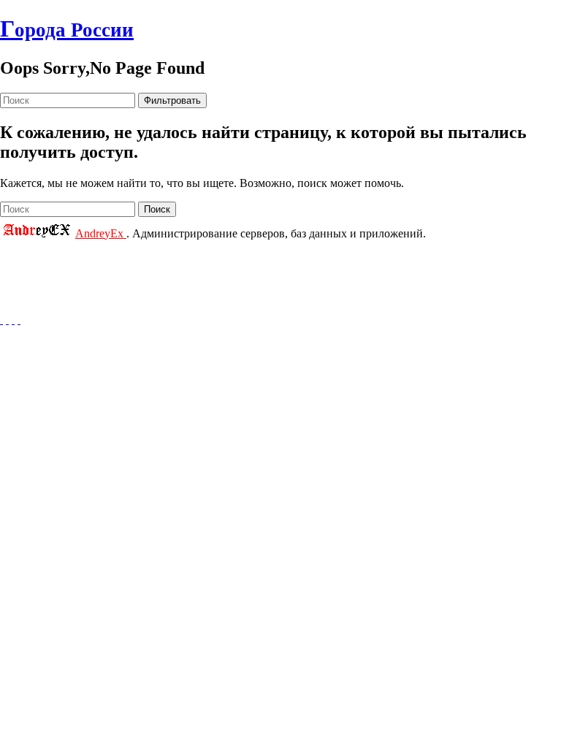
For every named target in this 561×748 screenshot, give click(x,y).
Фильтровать (172, 100)
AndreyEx (100, 233)
